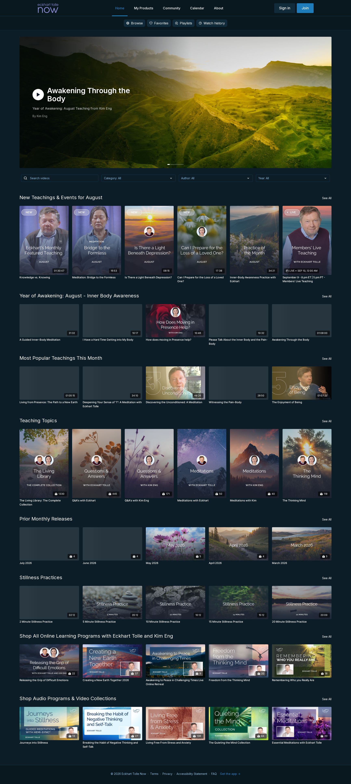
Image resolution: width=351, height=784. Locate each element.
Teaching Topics (38, 420)
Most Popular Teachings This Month (61, 358)
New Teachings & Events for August (61, 197)
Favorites (161, 23)
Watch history (214, 23)
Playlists (186, 23)
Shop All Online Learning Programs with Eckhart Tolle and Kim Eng (96, 636)
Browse (137, 23)
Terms (154, 773)
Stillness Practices (41, 577)
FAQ (214, 773)
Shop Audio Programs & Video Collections (68, 698)
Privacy (167, 773)
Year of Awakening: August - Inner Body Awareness (79, 296)
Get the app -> (230, 773)
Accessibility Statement (192, 773)
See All (327, 198)
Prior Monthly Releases (46, 519)
